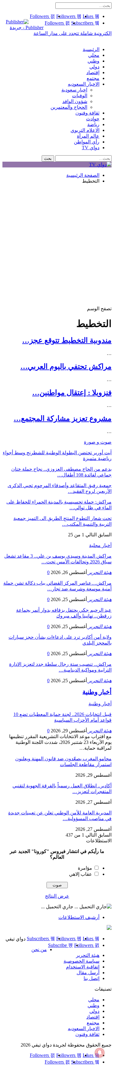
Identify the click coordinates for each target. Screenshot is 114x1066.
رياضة (93, 124)
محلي (93, 55)
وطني (93, 61)
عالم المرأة (88, 136)
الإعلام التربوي (85, 130)
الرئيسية (91, 49)
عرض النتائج (57, 896)
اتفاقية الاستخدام (82, 966)
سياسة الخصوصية (81, 961)
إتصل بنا (91, 978)
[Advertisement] (57, 246)
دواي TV (90, 147)
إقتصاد (92, 72)
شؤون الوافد (74, 101)
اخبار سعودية (74, 89)
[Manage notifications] (100, 1052)
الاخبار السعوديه (83, 84)
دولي (94, 66)
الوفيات (79, 95)
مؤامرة (85, 868)
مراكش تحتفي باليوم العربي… (66, 366)
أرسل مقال (88, 972)
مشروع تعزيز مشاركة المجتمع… (63, 418)
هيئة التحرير (87, 955)
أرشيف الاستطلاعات (78, 917)
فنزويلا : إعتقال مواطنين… (72, 393)
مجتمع (93, 78)
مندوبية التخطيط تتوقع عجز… (67, 340)
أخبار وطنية (100, 703)
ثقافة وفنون (87, 112)
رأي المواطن (86, 141)
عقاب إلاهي (80, 874)
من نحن (39, 949)
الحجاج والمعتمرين (68, 107)
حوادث (92, 118)
